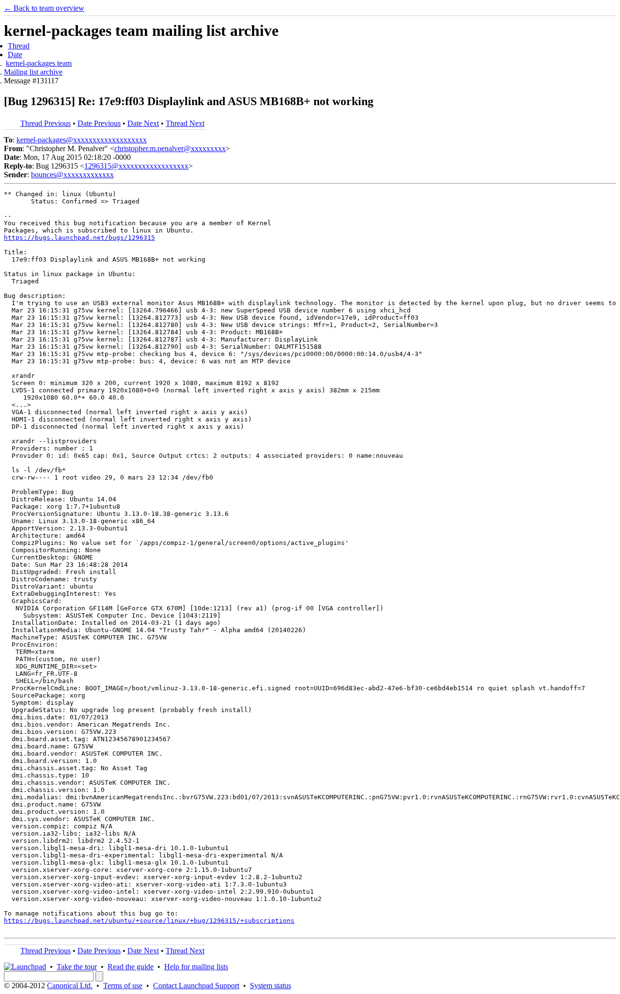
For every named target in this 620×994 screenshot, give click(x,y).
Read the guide (131, 967)
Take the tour (77, 967)
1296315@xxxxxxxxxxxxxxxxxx (136, 166)
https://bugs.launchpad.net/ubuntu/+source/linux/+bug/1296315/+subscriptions (149, 920)
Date (15, 54)
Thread (19, 46)
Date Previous (99, 123)
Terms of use (122, 985)
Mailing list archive (33, 72)
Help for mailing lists (196, 967)
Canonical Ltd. (70, 985)
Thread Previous (45, 123)
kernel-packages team (39, 63)
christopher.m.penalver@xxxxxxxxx (170, 148)
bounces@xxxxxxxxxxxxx (72, 175)
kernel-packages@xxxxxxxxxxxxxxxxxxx (81, 140)
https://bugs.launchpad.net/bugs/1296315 (79, 237)
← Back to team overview (44, 8)
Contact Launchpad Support (196, 985)
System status (270, 985)
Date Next (143, 123)
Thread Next (185, 123)
